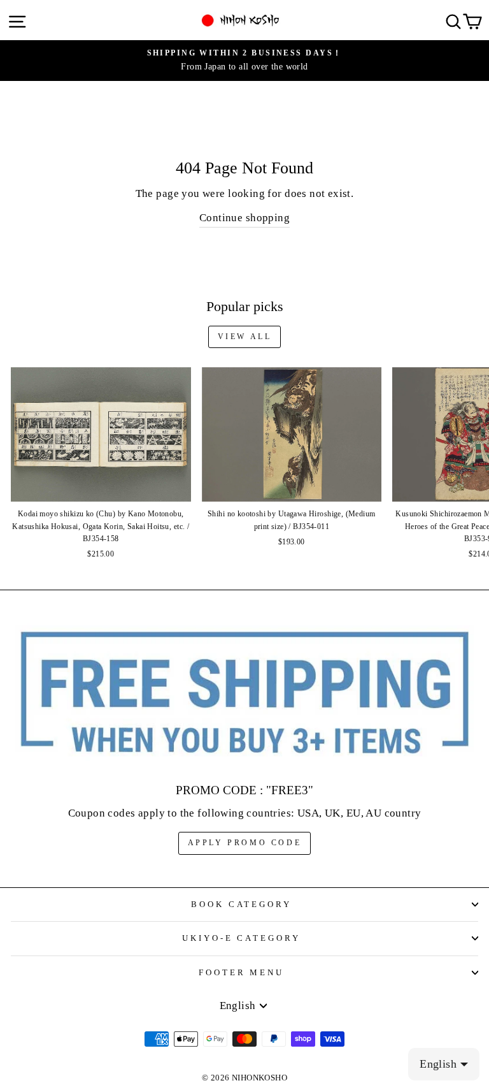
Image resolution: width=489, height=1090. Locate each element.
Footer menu (242, 972)
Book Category (241, 904)
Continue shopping (244, 218)
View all (245, 336)
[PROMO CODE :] (244, 694)
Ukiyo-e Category (241, 938)
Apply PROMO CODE (245, 842)
